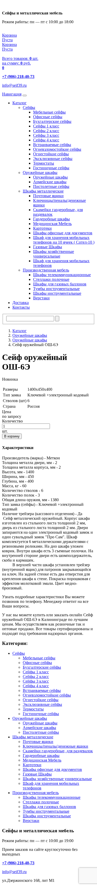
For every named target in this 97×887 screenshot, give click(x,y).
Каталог (19, 103)
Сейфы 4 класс (46, 140)
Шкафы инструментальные (57, 293)
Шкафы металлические (43, 191)
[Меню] (25, 95)
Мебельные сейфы (49, 112)
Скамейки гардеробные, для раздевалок (58, 751)
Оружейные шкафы (40, 172)
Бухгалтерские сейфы (52, 121)
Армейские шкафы (49, 182)
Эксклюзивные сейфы (52, 158)
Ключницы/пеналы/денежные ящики (55, 746)
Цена (6, 412)
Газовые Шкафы (47, 247)
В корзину (12, 436)
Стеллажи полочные (51, 279)
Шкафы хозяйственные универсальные (53, 253)
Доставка (20, 302)
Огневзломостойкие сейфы (57, 149)
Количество (12, 421)
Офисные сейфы (47, 117)
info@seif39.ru (14, 85)
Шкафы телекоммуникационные (62, 275)
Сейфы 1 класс (46, 126)
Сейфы (29, 107)
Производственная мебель (46, 270)
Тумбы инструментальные (56, 288)
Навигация (11, 94)
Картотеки (42, 228)
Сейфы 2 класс (46, 131)
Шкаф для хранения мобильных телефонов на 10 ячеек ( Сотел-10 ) (63, 239)
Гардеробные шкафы (51, 219)
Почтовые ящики (48, 196)
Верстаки (41, 298)
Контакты (21, 307)
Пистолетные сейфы (51, 186)
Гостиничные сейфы (51, 168)
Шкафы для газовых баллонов (59, 284)
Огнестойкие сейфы (51, 154)
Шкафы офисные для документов (62, 233)
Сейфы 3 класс (46, 135)
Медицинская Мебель (52, 223)
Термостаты (43, 163)
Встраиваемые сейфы (52, 144)
